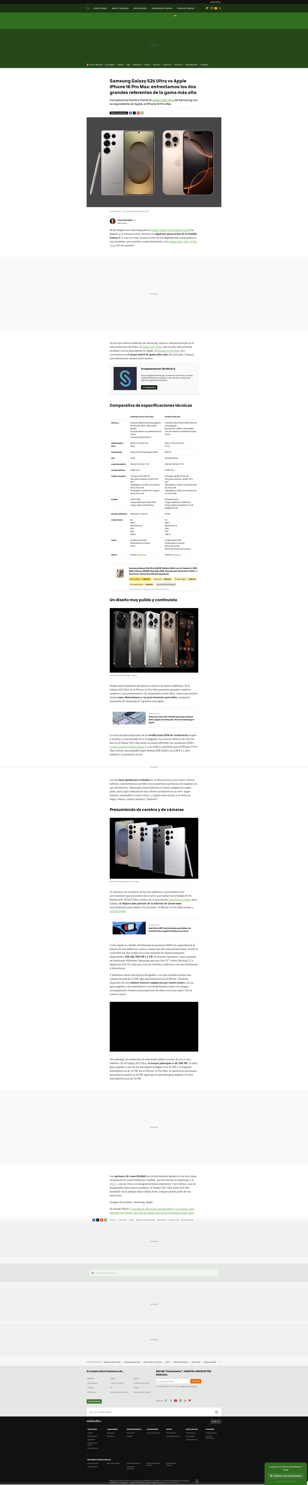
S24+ (187, 241)
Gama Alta (175, 1220)
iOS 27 (168, 1362)
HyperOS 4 (167, 64)
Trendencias (190, 1433)
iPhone (136, 1387)
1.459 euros (141, 554)
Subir (214, 1421)
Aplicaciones (92, 1383)
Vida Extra (111, 1436)
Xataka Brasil (92, 1466)
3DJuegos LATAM (113, 1463)
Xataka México (93, 1463)
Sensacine (131, 1433)
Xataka (90, 1433)
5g (111, 1387)
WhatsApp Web (191, 64)
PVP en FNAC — (140, 579)
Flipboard (207, 8)
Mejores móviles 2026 (112, 1362)
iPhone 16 (163, 1220)
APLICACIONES (140, 8)
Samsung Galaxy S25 (146, 1220)
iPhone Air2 (196, 1362)
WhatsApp (137, 64)
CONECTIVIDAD (100, 8)
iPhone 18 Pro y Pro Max (153, 1362)
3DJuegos (110, 1433)
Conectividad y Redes (142, 1392)
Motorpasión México (171, 1464)
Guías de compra (117, 1383)
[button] (126, 220)
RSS (185, 1400)
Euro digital (110, 64)
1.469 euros (176, 554)
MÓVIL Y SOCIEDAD (120, 8)
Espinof (129, 1436)
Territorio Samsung (141, 1383)
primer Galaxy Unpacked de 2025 (170, 230)
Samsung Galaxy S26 (132, 1362)
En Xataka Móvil (154, 714)
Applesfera (91, 1439)
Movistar (156, 64)
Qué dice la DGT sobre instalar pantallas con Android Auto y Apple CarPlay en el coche (170, 929)
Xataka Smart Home (92, 1444)
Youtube (215, 8)
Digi (128, 64)
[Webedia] (215, 1)
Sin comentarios (120, 113)
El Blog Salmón (211, 1433)
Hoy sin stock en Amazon (166, 584)
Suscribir (196, 1381)
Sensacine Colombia (131, 1467)
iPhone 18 (178, 64)
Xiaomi (136, 1378)
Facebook (130, 113)
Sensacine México (134, 1463)
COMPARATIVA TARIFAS (162, 8)
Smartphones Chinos (118, 1392)
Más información (172, 1482)
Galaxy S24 (175, 241)
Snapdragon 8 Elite (180, 899)
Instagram (211, 8)
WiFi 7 (113, 1183)
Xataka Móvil (92, 1436)
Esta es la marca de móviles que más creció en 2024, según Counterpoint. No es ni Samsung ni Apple (171, 719)
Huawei (147, 64)
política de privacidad (189, 1386)
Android (90, 1387)
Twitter (219, 8)
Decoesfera (190, 1436)
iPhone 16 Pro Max (168, 350)
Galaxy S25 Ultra (163, 100)
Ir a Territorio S (149, 387)
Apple (131, 1220)
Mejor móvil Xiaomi (181, 1362)
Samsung (123, 1220)
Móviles (120, 64)
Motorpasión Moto (173, 1436)
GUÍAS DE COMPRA (185, 8)
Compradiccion (192, 1439)
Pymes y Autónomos (210, 1437)
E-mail (142, 113)
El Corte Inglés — (185, 579)
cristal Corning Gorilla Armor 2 (128, 746)
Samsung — (163, 579)
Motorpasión (171, 1433)
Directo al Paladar (153, 1433)
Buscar (216, 1412)
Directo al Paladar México (153, 1464)
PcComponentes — (141, 584)
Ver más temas (94, 1401)
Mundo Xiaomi (92, 1448)
